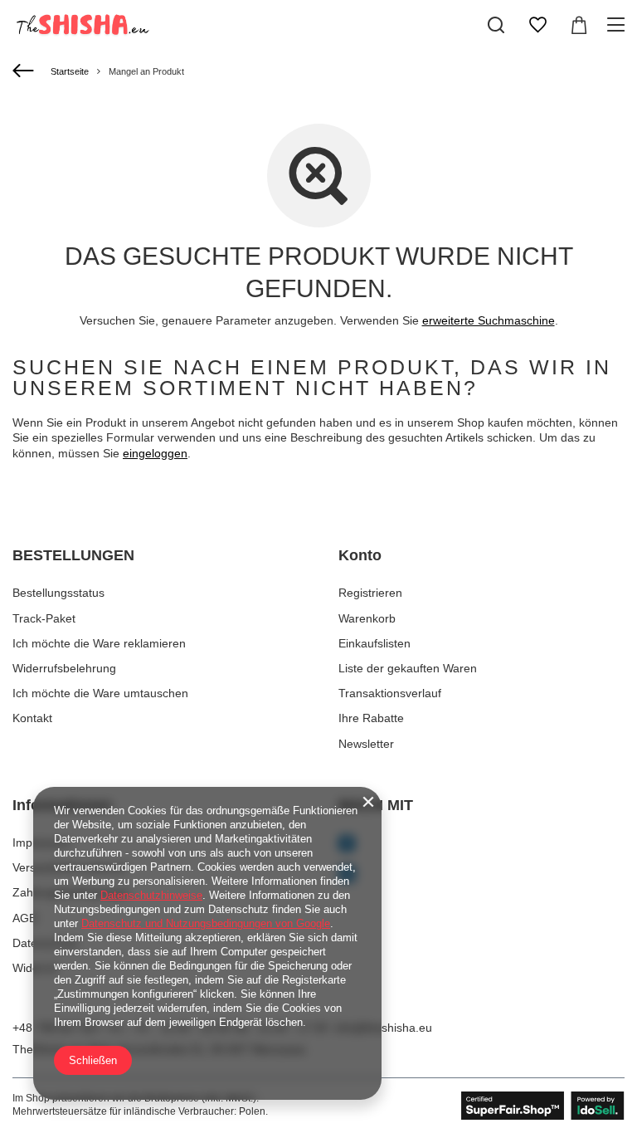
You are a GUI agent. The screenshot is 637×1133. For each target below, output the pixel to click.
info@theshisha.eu (383, 1027)
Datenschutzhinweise (151, 895)
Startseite (70, 71)
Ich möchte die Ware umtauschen (100, 693)
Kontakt (32, 718)
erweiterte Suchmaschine (488, 320)
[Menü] (618, 25)
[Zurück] (25, 71)
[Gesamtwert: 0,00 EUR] (579, 25)
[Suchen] (496, 25)
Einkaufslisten (374, 643)
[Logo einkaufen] (81, 25)
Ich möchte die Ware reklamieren (99, 643)
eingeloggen (155, 453)
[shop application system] (543, 1105)
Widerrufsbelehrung (64, 668)
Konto (360, 555)
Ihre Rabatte (371, 718)
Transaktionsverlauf (389, 693)
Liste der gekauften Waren (407, 668)
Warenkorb (367, 618)
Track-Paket (43, 618)
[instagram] (481, 875)
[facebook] (481, 845)
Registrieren (370, 592)
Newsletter (366, 743)
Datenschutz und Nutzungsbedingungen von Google (205, 923)
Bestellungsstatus (58, 592)
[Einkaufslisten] (537, 25)
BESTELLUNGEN (73, 555)
